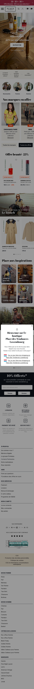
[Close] (31, 325)
